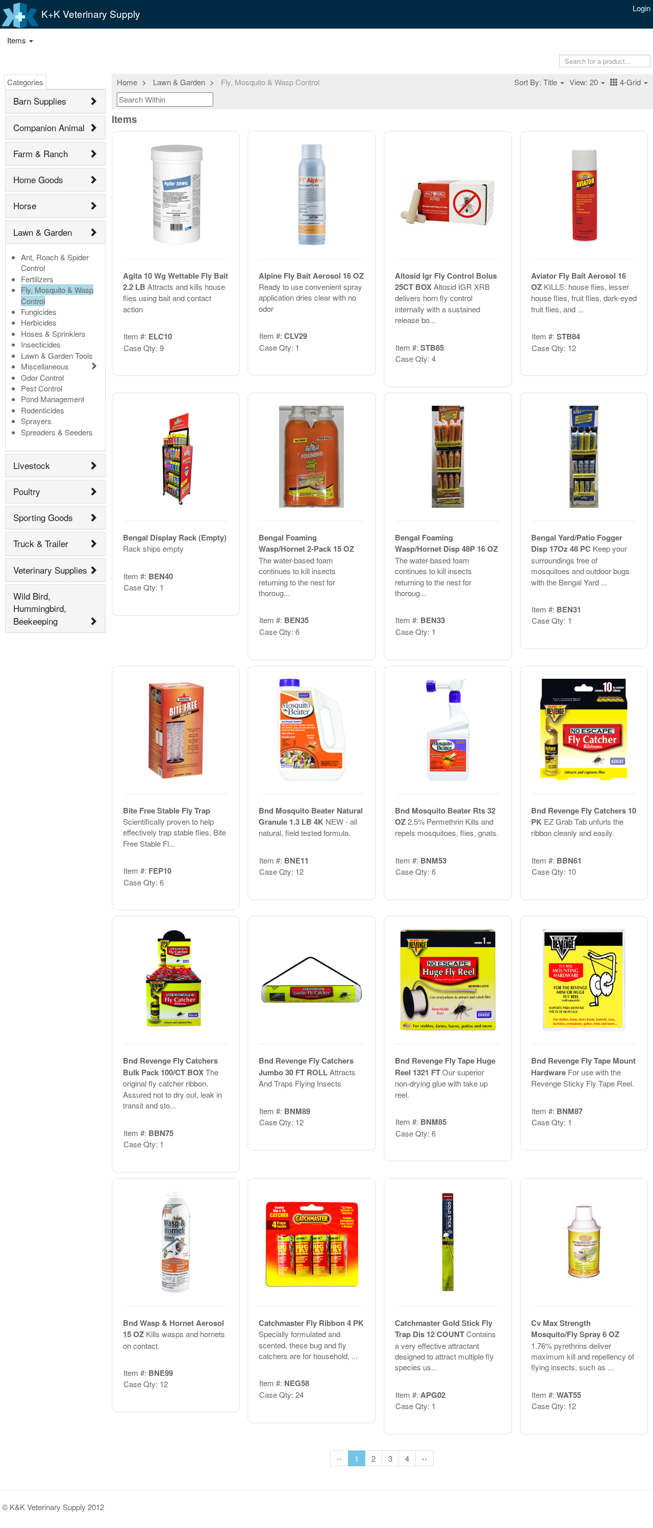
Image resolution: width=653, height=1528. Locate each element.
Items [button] (17, 40)
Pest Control (41, 388)
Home (127, 82)
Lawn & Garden (42, 232)
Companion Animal (49, 127)
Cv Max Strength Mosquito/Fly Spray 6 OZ (575, 1328)
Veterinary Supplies (50, 569)
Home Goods (38, 179)
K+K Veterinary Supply (89, 13)
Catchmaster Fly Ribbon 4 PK (311, 1322)
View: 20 (584, 82)
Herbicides (39, 322)
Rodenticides (42, 410)
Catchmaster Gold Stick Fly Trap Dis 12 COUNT (443, 1328)
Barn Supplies (39, 100)
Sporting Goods (43, 517)
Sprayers (36, 420)
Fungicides (39, 311)
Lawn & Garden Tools (57, 355)
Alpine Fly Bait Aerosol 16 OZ (311, 275)
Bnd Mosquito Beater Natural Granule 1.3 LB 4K (311, 816)
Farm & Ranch (40, 153)
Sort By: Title (536, 82)
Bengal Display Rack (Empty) (175, 537)
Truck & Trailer (40, 543)
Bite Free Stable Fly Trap (166, 810)
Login (641, 8)
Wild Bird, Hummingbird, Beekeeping (39, 608)
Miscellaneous (45, 366)
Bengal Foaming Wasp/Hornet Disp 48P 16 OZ (446, 543)
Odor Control (42, 377)
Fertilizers (37, 279)
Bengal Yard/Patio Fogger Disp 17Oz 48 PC (576, 543)
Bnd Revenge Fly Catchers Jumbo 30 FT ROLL (306, 1066)
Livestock (31, 465)
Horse (24, 205)
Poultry (26, 491)
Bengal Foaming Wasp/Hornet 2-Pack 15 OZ (306, 543)
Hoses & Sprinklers (53, 333)
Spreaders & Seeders (57, 432)
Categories (25, 82)
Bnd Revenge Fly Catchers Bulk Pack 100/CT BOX (170, 1066)
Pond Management (52, 398)
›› (424, 1458)
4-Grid (630, 82)
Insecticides (41, 344)
